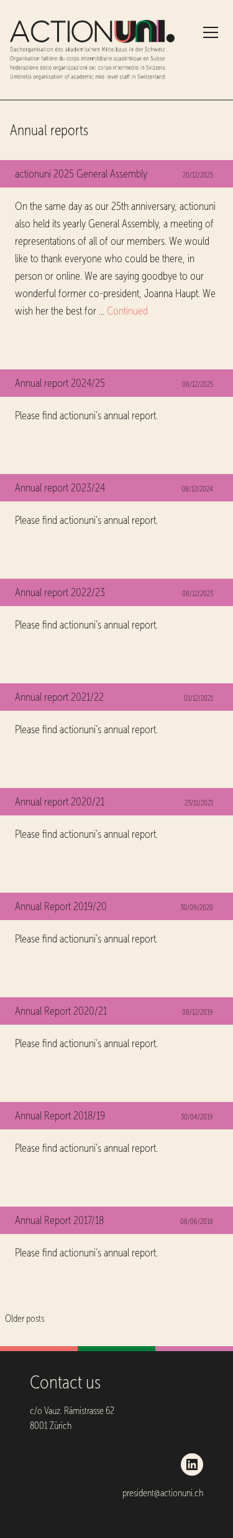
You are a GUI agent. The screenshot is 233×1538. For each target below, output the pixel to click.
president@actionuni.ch (162, 1493)
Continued (127, 311)
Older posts (24, 1318)
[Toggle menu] (210, 32)
